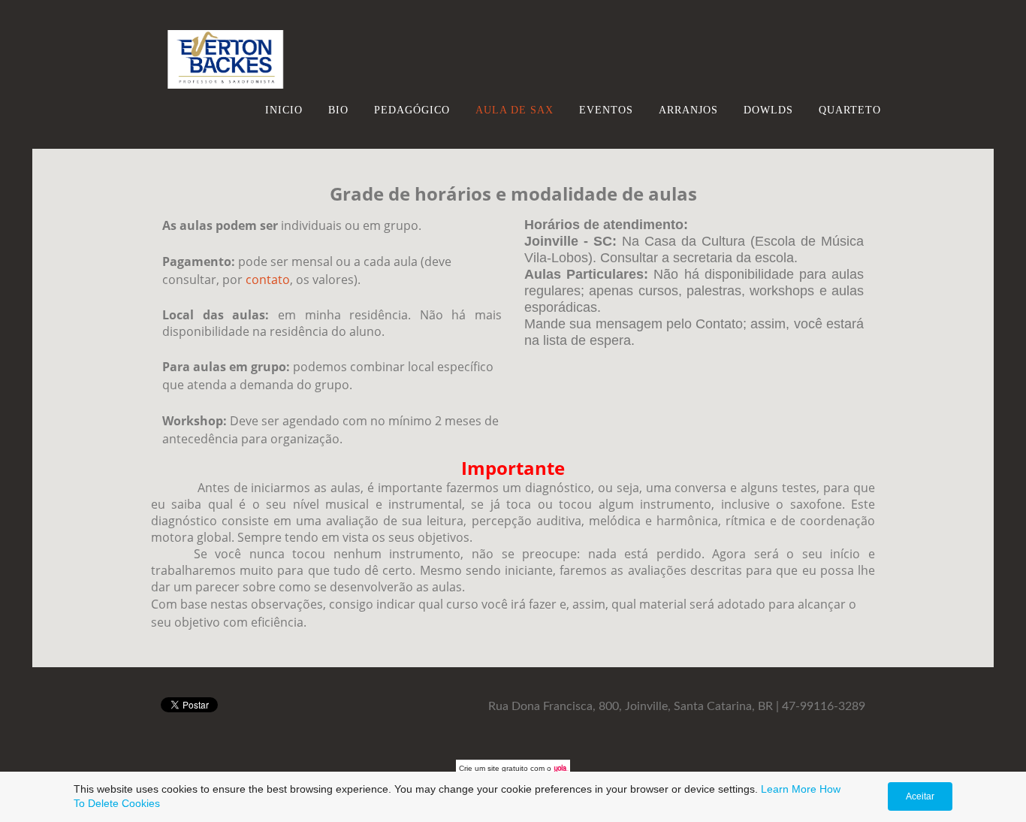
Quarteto (850, 110)
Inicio (284, 110)
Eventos (606, 110)
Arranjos (688, 110)
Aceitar (920, 796)
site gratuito (507, 768)
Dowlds (768, 110)
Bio (338, 110)
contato (268, 279)
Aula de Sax (514, 110)
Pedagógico (412, 110)
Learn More (788, 789)
